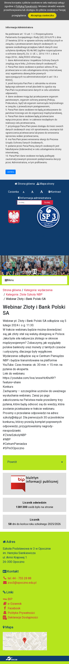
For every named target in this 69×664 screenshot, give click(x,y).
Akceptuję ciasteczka (42, 15)
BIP (10, 599)
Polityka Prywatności (21, 613)
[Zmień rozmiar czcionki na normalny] (23, 192)
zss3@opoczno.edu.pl (21, 582)
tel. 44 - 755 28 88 (19, 578)
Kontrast (55, 191)
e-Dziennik (14, 603)
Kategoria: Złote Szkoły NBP (24, 294)
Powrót (12, 462)
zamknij (10, 172)
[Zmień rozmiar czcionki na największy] (41, 192)
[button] (4, 265)
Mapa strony (46, 183)
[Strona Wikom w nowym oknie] (11, 658)
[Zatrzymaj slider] (34, 271)
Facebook (13, 608)
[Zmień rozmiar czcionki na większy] (32, 192)
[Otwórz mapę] (25, 641)
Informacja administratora (35, 198)
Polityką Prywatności (26, 6)
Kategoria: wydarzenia (38, 290)
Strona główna (26, 183)
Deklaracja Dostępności (22, 617)
